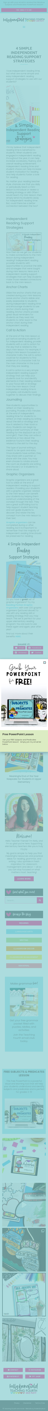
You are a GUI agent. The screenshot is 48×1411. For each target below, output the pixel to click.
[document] (24, 705)
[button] (45, 662)
